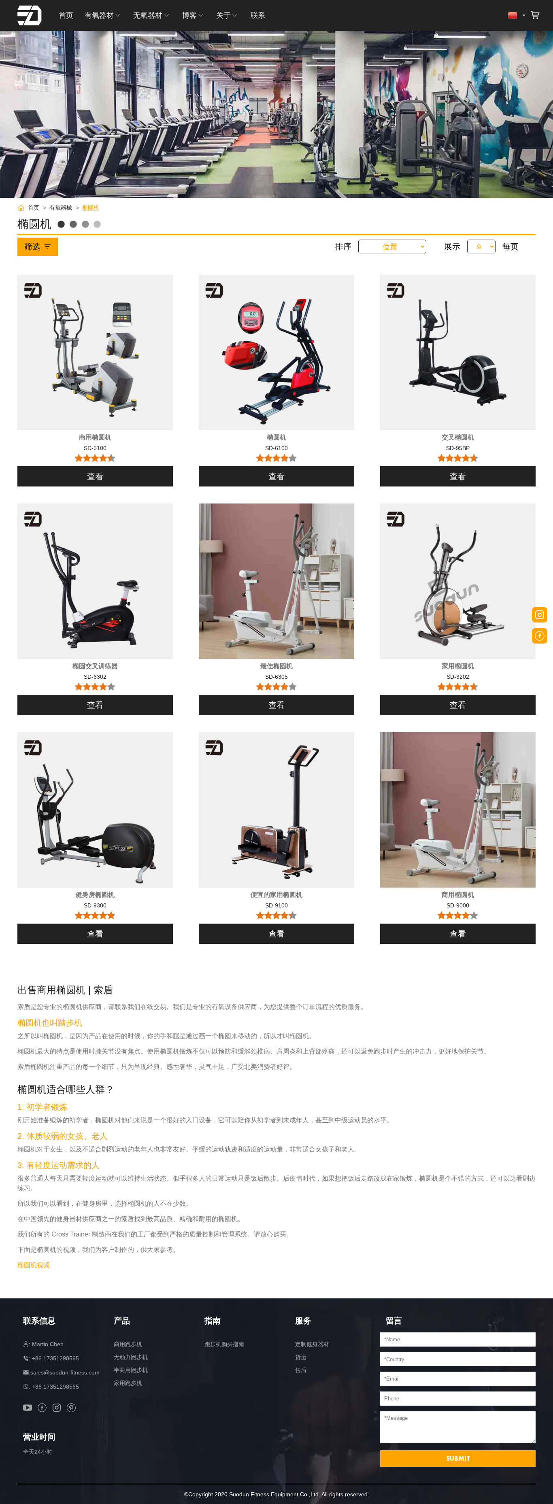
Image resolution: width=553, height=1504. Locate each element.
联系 (258, 15)
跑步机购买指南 (224, 1344)
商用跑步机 (128, 1344)
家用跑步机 (128, 1383)
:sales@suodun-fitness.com (64, 1372)
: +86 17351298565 (54, 1358)
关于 (223, 15)
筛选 (32, 246)
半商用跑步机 (131, 1370)
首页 (66, 15)
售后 (300, 1370)
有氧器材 (99, 15)
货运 (300, 1357)
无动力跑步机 (131, 1357)
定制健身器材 (312, 1344)
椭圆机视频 (33, 1265)
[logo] (29, 15)
